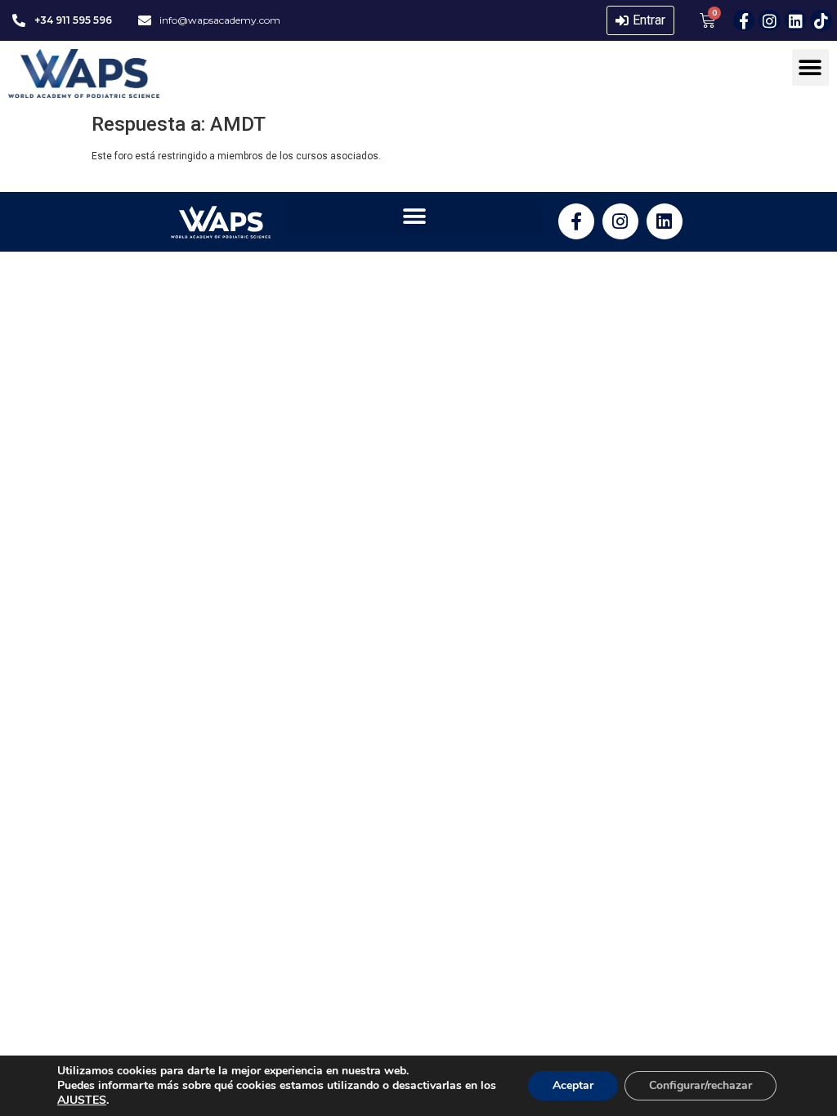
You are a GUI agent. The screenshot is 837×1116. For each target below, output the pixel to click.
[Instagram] (770, 21)
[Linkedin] (796, 21)
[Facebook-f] (744, 21)
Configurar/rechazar (700, 1085)
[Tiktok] (821, 21)
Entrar (649, 20)
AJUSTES (81, 1100)
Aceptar (573, 1085)
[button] (810, 67)
